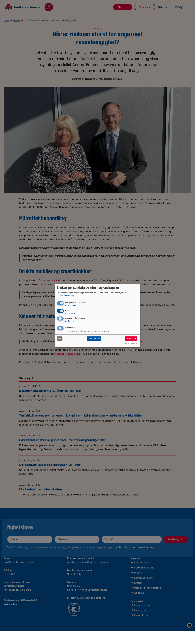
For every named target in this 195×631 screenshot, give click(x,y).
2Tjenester (70, 306)
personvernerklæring (65, 295)
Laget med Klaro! (131, 343)
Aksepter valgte (93, 338)
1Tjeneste (70, 313)
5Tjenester (70, 321)
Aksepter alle (131, 338)
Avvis (60, 338)
